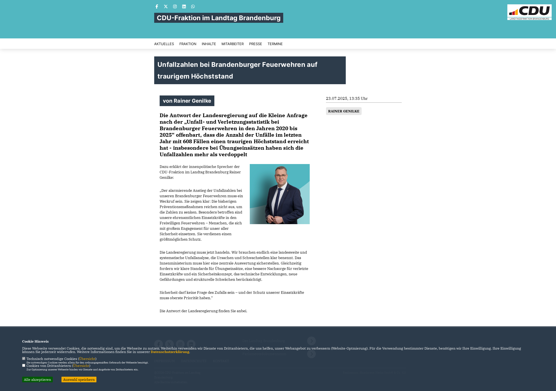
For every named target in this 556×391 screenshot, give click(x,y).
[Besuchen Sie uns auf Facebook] (156, 7)
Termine (275, 44)
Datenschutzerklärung (170, 352)
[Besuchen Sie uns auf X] (166, 7)
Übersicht (87, 358)
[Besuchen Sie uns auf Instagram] (175, 7)
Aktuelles (164, 44)
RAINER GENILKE (343, 111)
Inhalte (209, 44)
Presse (255, 44)
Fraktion (187, 44)
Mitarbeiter (233, 44)
